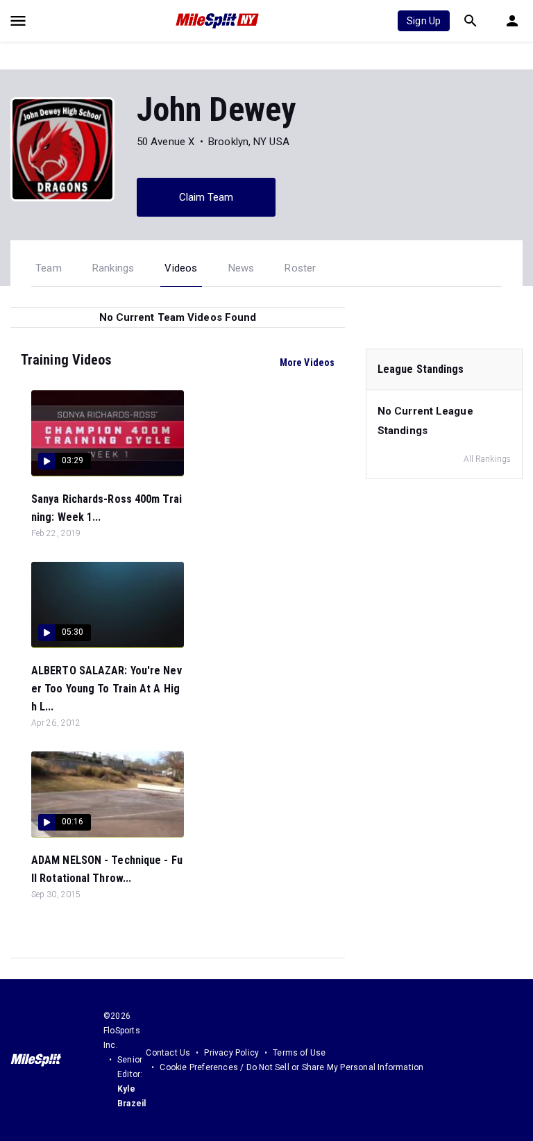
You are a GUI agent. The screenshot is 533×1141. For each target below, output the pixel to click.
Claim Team (206, 197)
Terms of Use (299, 1053)
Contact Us (168, 1053)
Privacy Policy (231, 1053)
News (241, 268)
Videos (180, 268)
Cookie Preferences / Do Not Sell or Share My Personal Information (291, 1067)
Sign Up (424, 20)
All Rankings (487, 459)
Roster (300, 268)
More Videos (307, 362)
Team (48, 268)
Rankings (113, 268)
